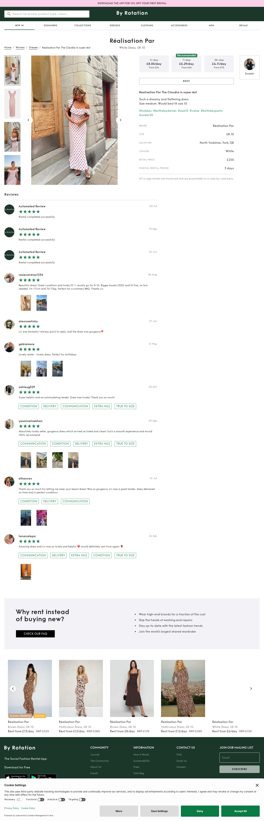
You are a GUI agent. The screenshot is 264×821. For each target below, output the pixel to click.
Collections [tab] (82, 25)
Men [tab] (211, 25)
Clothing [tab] (147, 25)
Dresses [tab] (115, 25)
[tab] (19, 25)
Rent (186, 81)
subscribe (239, 769)
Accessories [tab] (179, 25)
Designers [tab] (50, 25)
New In (19, 25)
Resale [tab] (243, 25)
